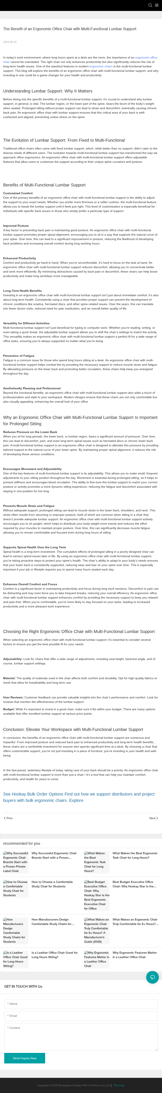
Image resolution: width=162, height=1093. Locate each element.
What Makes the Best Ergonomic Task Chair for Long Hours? (135, 855)
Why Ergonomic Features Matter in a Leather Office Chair (135, 955)
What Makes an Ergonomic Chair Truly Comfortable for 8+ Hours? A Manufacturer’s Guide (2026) (135, 922)
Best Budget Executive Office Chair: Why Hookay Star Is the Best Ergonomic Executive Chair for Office (135, 885)
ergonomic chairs (101, 66)
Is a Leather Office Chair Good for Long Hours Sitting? (55, 955)
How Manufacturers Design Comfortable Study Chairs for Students (51, 922)
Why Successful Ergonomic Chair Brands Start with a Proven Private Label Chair (54, 856)
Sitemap (118, 1085)
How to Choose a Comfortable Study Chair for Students (52, 884)
